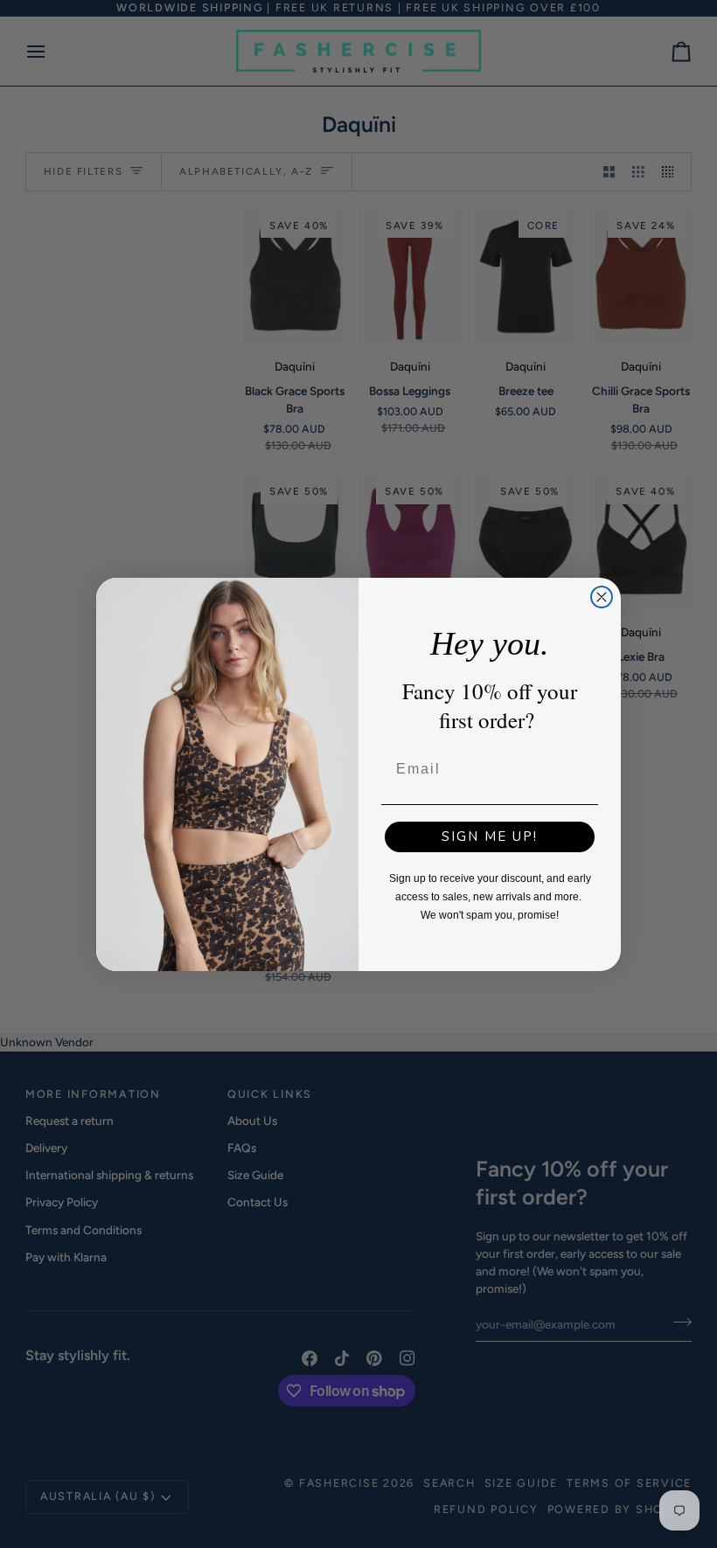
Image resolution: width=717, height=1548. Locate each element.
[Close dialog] (601, 597)
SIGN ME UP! (490, 836)
